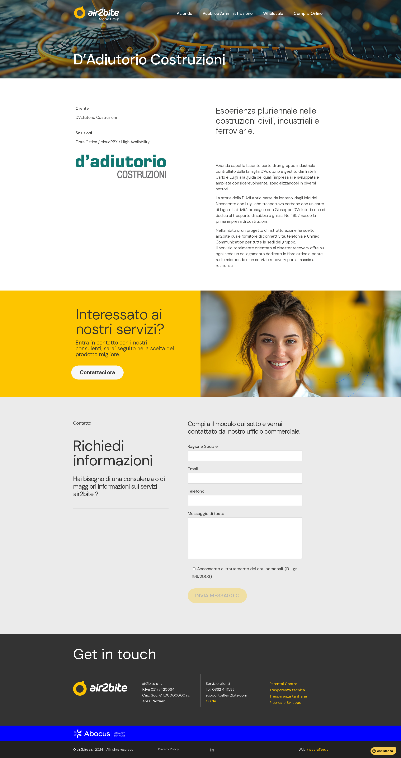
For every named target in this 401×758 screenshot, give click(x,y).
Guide (211, 701)
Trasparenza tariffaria (288, 696)
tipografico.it (317, 749)
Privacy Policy (168, 749)
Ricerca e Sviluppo (285, 702)
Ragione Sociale (203, 446)
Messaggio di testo (206, 513)
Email (193, 468)
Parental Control (283, 684)
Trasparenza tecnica (287, 690)
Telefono (196, 491)
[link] (104, 733)
